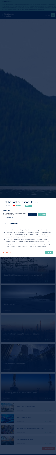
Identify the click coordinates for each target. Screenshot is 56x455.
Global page (7, 252)
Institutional (42, 214)
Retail (32, 214)
